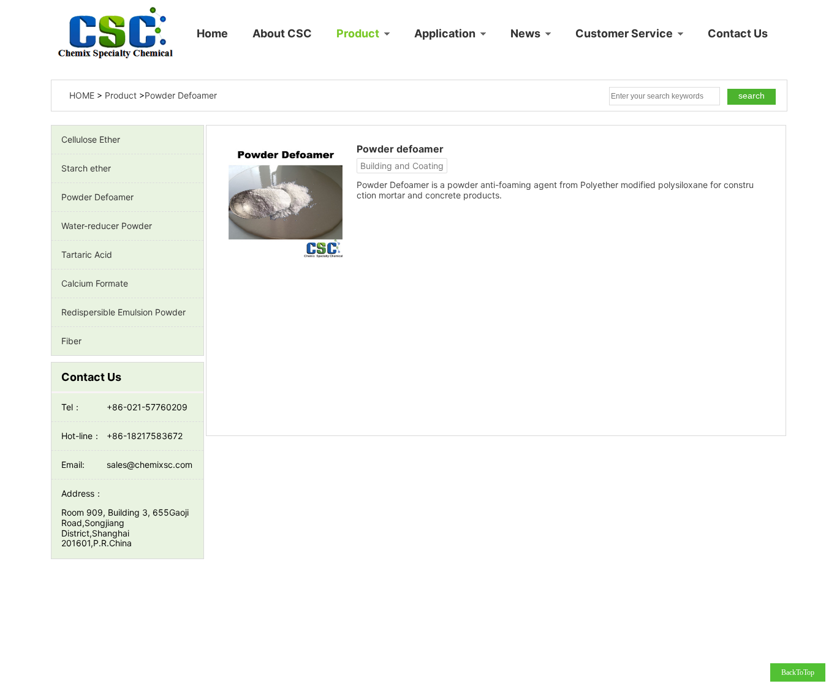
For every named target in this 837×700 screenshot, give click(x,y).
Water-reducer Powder (106, 225)
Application (446, 33)
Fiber (71, 341)
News (526, 33)
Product (359, 33)
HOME (81, 95)
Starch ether (86, 168)
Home (212, 33)
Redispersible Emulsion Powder (123, 312)
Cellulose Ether (90, 139)
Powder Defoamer (97, 197)
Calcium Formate (94, 283)
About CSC (282, 33)
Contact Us (738, 33)
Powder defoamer (400, 149)
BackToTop (797, 672)
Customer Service (625, 33)
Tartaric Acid (86, 254)
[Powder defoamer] (290, 200)
